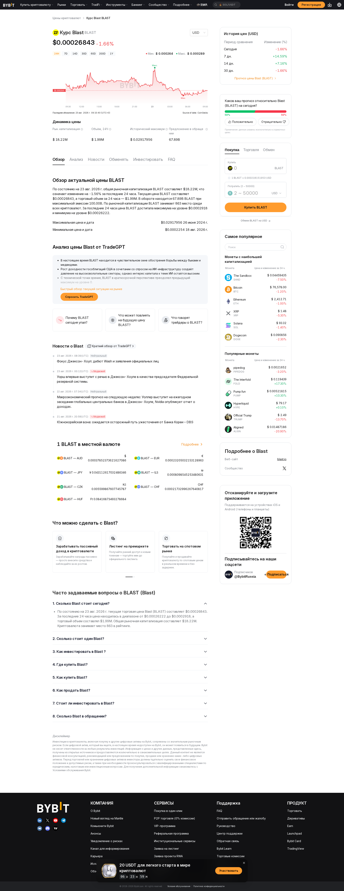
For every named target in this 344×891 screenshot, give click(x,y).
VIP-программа (164, 826)
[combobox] (254, 247)
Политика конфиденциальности (209, 886)
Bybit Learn (224, 848)
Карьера (97, 856)
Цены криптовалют (67, 18)
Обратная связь (228, 841)
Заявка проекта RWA (168, 856)
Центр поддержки (229, 833)
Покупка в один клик (168, 810)
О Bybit (95, 810)
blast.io (281, 459)
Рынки (62, 4)
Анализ (76, 159)
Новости (96, 159)
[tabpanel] (255, 183)
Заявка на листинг (166, 848)
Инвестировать (148, 159)
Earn (290, 826)
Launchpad (294, 833)
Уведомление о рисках (107, 841)
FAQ (171, 159)
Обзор (59, 159)
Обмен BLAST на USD (256, 220)
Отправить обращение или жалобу (241, 818)
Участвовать (228, 870)
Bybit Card (294, 841)
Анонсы (96, 833)
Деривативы (296, 818)
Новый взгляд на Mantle (107, 818)
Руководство (226, 826)
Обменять (118, 159)
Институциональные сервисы (174, 841)
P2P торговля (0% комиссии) (174, 818)
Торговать (294, 810)
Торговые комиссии (230, 856)
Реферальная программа (171, 833)
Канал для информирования (110, 848)
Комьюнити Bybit (102, 826)
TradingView (295, 848)
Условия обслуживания (178, 886)
